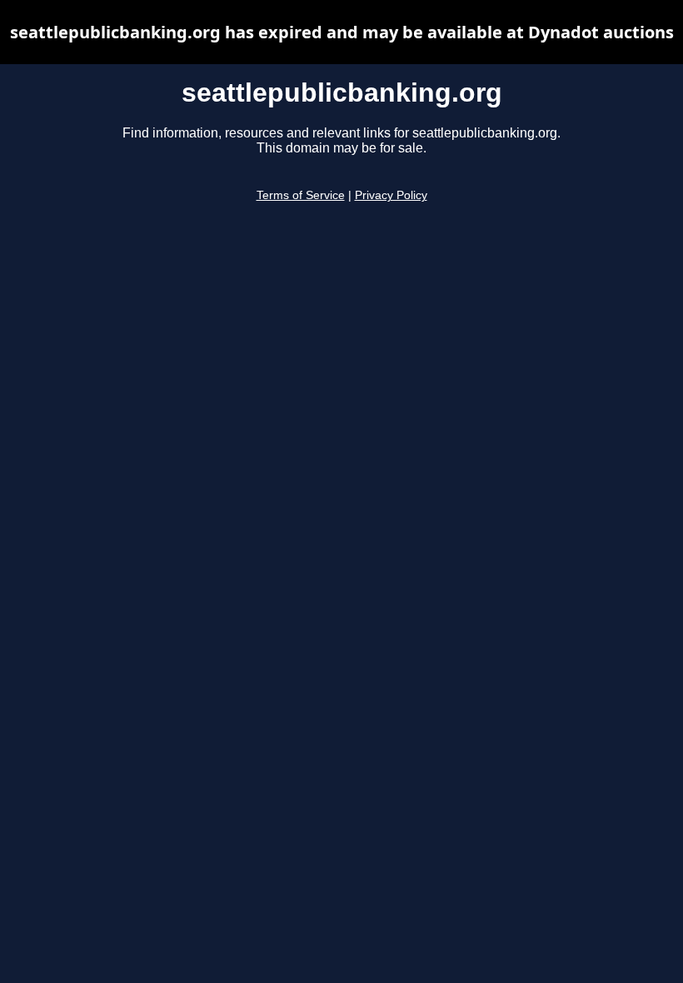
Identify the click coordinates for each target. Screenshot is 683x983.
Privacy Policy (391, 195)
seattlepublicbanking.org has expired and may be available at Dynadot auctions (342, 32)
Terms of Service (301, 195)
